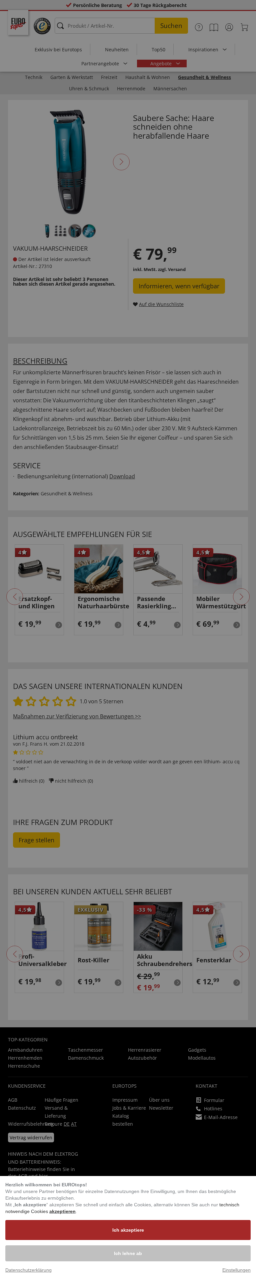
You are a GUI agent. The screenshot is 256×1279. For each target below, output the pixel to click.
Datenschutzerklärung (28, 1270)
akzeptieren (62, 1211)
